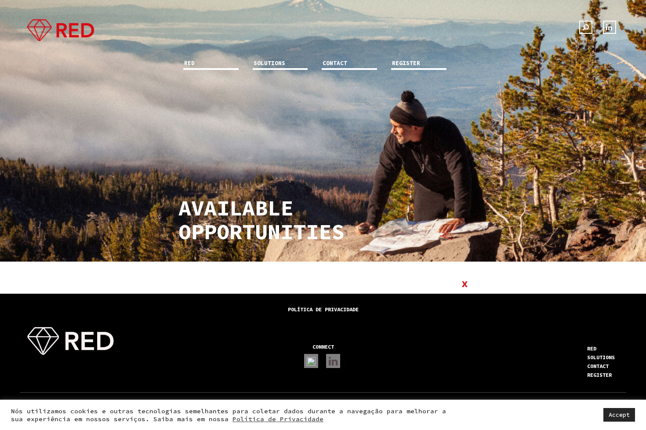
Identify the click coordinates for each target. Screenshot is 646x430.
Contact (335, 63)
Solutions (269, 63)
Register (406, 63)
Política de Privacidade (277, 419)
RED (189, 63)
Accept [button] (619, 415)
